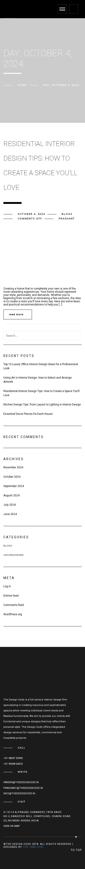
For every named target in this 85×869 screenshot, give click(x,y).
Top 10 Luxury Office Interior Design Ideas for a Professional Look (40, 366)
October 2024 (11, 476)
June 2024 (10, 514)
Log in (7, 586)
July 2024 (9, 504)
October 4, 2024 (31, 214)
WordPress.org (12, 614)
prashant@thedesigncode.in (23, 788)
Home (22, 85)
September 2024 (13, 486)
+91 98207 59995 (13, 758)
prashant (67, 218)
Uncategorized (13, 555)
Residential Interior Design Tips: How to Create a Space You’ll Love (41, 393)
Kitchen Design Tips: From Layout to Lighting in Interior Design (42, 404)
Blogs (67, 214)
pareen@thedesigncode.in (21, 782)
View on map (11, 826)
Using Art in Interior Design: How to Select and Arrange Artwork (37, 379)
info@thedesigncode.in (19, 793)
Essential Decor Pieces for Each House (28, 413)
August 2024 (11, 495)
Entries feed (11, 595)
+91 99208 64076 (13, 763)
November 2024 (13, 467)
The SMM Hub (33, 847)
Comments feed (13, 605)
